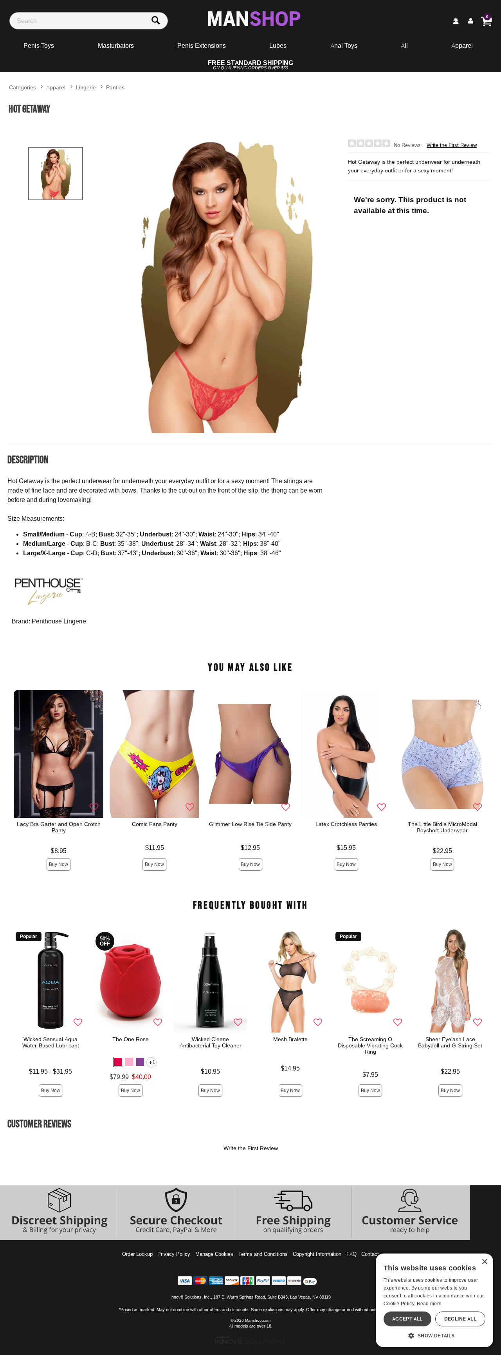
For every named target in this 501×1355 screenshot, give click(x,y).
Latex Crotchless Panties (346, 824)
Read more (429, 1303)
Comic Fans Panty (154, 824)
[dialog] (434, 1300)
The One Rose (130, 1039)
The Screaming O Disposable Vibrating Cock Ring (370, 1045)
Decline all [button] (460, 1319)
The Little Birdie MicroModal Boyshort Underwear (442, 827)
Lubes (278, 45)
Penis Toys (38, 45)
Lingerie (86, 87)
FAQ (351, 1254)
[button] (118, 1062)
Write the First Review (452, 145)
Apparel (462, 45)
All (404, 45)
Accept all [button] (407, 1319)
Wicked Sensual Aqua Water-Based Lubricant (50, 1042)
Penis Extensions (201, 45)
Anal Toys (343, 45)
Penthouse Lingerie (59, 621)
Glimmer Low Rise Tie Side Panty (250, 824)
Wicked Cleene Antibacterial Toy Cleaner (210, 1042)
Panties (115, 87)
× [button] (484, 1262)
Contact (370, 1254)
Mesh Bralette (290, 1039)
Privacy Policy (173, 1254)
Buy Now (58, 864)
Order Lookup (137, 1254)
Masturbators (116, 45)
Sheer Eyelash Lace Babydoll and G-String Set (450, 1042)
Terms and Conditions (263, 1254)
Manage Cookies (214, 1254)
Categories (22, 87)
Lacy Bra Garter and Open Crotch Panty (59, 827)
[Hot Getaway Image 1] (224, 283)
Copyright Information (317, 1254)
